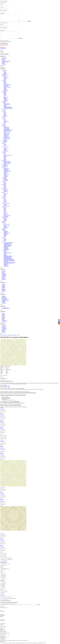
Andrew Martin (4, 70)
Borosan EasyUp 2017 (7, 104)
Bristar (3, 109)
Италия (3, 315)
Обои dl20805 (2, 494)
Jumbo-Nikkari (6, 231)
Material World (6, 97)
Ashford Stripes (6, 247)
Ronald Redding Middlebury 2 (8, 258)
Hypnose (5, 200)
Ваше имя (6, 604)
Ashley (5, 118)
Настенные (3, 290)
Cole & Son (3, 125)
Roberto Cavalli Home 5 (7, 163)
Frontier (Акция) (6, 135)
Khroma (3, 181)
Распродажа (2, 65)
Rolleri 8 (5, 235)
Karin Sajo (5, 172)
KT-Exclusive (4, 188)
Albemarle (5, 126)
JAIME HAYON (6, 149)
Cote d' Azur (5, 83)
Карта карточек (2, 595)
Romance (5, 220)
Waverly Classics (6, 265)
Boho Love (5, 82)
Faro (4, 119)
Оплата (3, 59)
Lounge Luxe (6, 151)
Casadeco (3, 111)
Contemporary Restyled (7, 130)
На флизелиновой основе (6, 308)
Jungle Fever (5, 171)
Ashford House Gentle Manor (8, 244)
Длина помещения (3, 631)
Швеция (3, 318)
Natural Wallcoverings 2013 (8, 155)
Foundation (5, 134)
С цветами (3, 271)
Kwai (4, 187)
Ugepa (3, 237)
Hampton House (6, 189)
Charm (5, 153)
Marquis (5, 254)
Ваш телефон (10, 604)
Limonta (3, 192)
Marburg (3, 206)
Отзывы (3, 62)
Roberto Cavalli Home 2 (7, 161)
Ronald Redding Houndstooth (8, 256)
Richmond (5, 156)
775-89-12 (2, 47)
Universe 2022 (6, 175)
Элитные (3, 291)
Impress (5, 201)
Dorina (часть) (6, 169)
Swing (5, 122)
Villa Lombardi (6, 216)
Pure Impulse (6, 179)
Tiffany (5, 240)
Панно (3, 288)
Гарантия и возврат (5, 61)
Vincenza (5, 228)
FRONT (5, 148)
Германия (3, 314)
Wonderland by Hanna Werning (8, 108)
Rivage (5, 114)
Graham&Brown (4, 165)
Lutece (3, 202)
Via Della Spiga (6, 164)
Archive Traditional (6, 128)
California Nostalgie (6, 203)
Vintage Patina (6, 263)
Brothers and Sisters (6, 249)
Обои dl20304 (2, 441)
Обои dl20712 (2, 501)
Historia (5, 195)
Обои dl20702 (2, 448)
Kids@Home (6, 166)
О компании (4, 58)
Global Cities (6, 86)
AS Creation (4, 80)
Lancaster (5, 78)
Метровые (3, 287)
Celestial (5, 250)
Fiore (4, 95)
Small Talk (5, 100)
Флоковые (3, 302)
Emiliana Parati (4, 160)
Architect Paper (4, 74)
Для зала (3, 329)
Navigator (5, 73)
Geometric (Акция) (6, 136)
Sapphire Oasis (6, 261)
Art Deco (5, 207)
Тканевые (3, 301)
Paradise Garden (6, 90)
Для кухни (3, 327)
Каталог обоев (4, 57)
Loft (4, 96)
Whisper (5, 159)
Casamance (3, 116)
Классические (4, 275)
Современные (4, 274)
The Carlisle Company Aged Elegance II (9, 262)
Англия (3, 313)
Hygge (5, 87)
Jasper (5, 217)
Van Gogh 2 (5, 101)
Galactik (5, 238)
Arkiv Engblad (6, 147)
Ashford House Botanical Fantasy (8, 242)
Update (5, 145)
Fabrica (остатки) (6, 170)
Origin (5, 214)
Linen (4, 120)
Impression (5, 88)
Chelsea (5, 112)
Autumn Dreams (6, 248)
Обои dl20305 (2, 540)
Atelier (5, 93)
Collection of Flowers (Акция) (8, 129)
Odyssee (5, 239)
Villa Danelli (5, 176)
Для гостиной (4, 325)
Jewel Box (5, 253)
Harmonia (5, 230)
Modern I (5, 142)
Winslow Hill (6, 191)
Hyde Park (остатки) (7, 224)
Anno (4, 102)
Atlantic (5, 152)
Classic (5, 198)
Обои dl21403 (2, 487)
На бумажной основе (5, 300)
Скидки (12, 381)
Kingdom (5, 211)
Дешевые (3, 284)
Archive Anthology (6, 127)
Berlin (5, 223)
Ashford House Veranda (7, 246)
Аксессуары (4, 64)
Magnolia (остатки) (6, 225)
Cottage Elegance (6, 77)
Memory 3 (5, 89)
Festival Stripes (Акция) (7, 131)
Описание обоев (2, 381)
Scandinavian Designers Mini (8, 107)
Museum (5, 72)
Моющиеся (3, 285)
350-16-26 (3, 48)
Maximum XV (6, 227)
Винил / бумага (4, 298)
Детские (3, 272)
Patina (5, 139)
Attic (4, 71)
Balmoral (5, 76)
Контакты (3, 63)
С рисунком (4, 277)
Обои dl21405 (2, 547)
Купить (3, 379)
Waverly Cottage (6, 266)
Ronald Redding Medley (7, 257)
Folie (4, 132)
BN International (4, 91)
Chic (4, 154)
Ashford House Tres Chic (7, 245)
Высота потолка (2, 634)
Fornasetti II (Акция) (7, 133)
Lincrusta (3, 196)
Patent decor (4, 221)
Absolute (5, 92)
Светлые (3, 278)
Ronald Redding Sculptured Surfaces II (9, 260)
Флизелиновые (4, 297)
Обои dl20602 (2, 409)
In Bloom (5, 105)
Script (4, 157)
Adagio (5, 185)
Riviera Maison (6, 99)
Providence (5, 219)
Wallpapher (5, 264)
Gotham (5, 194)
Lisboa (5, 117)
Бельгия (3, 316)
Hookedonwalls (4, 178)
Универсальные (4, 328)
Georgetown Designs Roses (8, 252)
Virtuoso (5, 177)
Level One (5, 173)
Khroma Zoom (4, 184)
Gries (4, 110)
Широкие (3, 289)
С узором (3, 270)
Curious (5, 94)
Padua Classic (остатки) (7, 215)
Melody (5, 205)
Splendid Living (6, 180)
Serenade (5, 182)
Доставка (3, 60)
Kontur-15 (5, 150)
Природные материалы (5, 299)
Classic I (5, 141)
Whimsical (5, 140)
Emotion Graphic (6, 85)
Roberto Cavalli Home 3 (7, 162)
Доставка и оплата (8, 381)
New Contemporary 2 (7, 138)
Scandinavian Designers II (7, 106)
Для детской (4, 326)
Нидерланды (4, 320)
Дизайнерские (4, 279)
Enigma (5, 199)
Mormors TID (6, 233)
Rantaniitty (5, 234)
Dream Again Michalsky (7, 84)
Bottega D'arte (6, 193)
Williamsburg (6, 115)
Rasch (3, 222)
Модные (3, 273)
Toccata (5, 183)
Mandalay (5, 226)
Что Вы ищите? (2, 604)
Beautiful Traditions (6, 103)
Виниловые (4, 296)
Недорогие (3, 286)
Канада (3, 319)
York (2, 241)
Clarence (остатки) (6, 168)
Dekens (3, 143)
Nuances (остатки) (6, 174)
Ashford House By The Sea (8, 243)
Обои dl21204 (2, 422)
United (5, 158)
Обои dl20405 (2, 429)
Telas (4, 123)
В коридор (3, 331)
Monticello (5, 79)
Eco (2, 146)
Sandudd (3, 229)
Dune (4, 210)
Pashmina (5, 218)
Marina (5, 113)
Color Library (6, 251)
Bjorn (4, 81)
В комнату (3, 330)
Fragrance (5, 204)
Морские (3, 276)
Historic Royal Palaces (7, 137)
